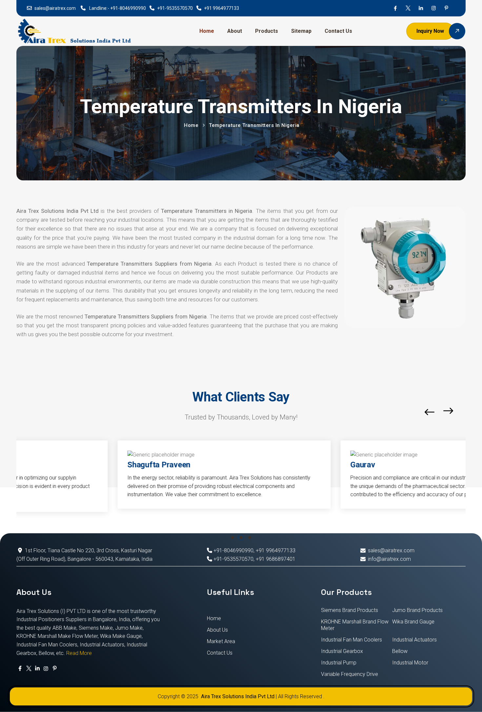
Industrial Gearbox (342, 651)
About (234, 31)
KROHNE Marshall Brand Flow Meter (355, 625)
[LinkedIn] (420, 8)
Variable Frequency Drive (349, 674)
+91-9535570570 (175, 8)
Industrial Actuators (414, 640)
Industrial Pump (338, 663)
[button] (464, 412)
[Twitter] (408, 8)
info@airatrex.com (389, 559)
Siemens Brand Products (349, 610)
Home (206, 31)
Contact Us (338, 31)
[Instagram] (433, 8)
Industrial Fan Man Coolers (351, 640)
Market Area (221, 641)
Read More (79, 653)
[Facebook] (395, 8)
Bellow (400, 651)
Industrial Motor (410, 663)
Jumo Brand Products (417, 610)
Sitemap (301, 31)
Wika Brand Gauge (413, 622)
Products (266, 31)
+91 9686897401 (275, 559)
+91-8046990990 (128, 8)
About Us (217, 630)
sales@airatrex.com (55, 8)
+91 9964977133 (221, 8)
